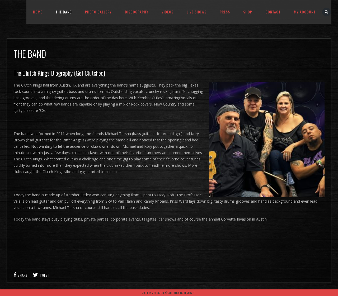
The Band (63, 12)
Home (37, 12)
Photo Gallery (98, 12)
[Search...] (326, 12)
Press (225, 12)
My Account (305, 12)
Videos (167, 12)
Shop (247, 12)
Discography (136, 12)
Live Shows (196, 12)
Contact (273, 12)
